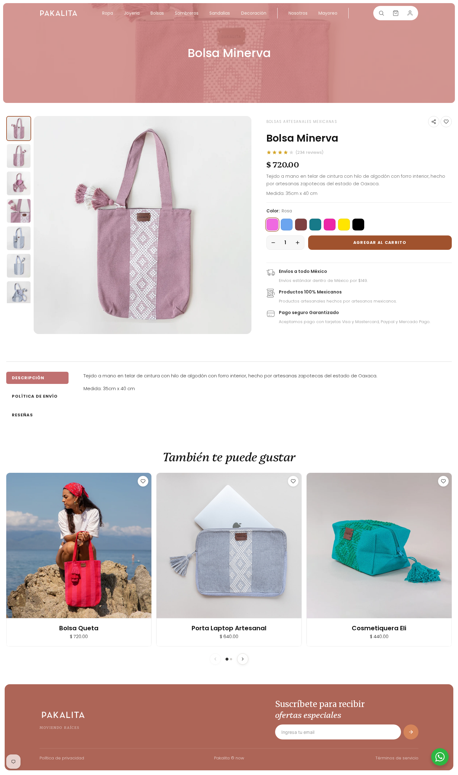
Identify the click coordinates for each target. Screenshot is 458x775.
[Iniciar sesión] (410, 13)
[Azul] (315, 224)
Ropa (107, 13)
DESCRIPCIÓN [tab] (28, 378)
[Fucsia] (330, 224)
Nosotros (298, 13)
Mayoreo (327, 13)
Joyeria (132, 13)
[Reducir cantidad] (273, 242)
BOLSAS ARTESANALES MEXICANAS (301, 121)
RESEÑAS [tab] (22, 415)
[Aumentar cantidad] (297, 242)
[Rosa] (272, 224)
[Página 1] (227, 659)
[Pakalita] (59, 13)
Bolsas (157, 13)
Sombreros (186, 13)
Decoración (253, 13)
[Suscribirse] (410, 731)
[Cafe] (301, 224)
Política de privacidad (62, 758)
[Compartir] (433, 121)
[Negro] (358, 224)
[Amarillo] (344, 224)
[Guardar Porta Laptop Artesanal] (293, 481)
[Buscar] (381, 13)
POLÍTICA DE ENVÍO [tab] (35, 396)
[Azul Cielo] (287, 224)
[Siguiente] (242, 659)
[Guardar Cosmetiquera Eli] (443, 481)
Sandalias (219, 13)
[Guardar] (446, 121)
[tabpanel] (267, 382)
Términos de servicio (396, 758)
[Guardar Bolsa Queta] (143, 481)
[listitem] (18, 128)
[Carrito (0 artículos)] (395, 13)
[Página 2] (231, 659)
